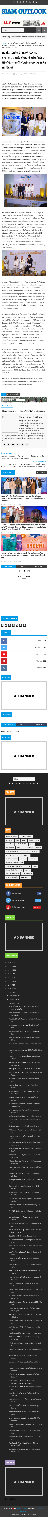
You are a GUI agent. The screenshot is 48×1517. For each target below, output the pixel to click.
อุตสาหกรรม (25, 877)
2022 (10, 977)
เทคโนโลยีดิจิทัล (21, 844)
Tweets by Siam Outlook (10, 732)
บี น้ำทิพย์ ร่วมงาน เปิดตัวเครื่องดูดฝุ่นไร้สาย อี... (25, 1126)
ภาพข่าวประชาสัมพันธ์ (21, 855)
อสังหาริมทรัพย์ (27, 874)
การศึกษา (9, 840)
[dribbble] (24, 2)
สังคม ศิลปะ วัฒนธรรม (14, 870)
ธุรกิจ (4, 479)
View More (42, 472)
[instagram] (33, 2)
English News (11, 836)
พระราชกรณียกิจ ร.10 (14, 851)
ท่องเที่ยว (9, 844)
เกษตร (24, 840)
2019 (10, 989)
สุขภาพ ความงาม (12, 874)
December (14, 996)
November (14, 999)
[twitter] (14, 2)
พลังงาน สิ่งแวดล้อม (31, 851)
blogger (8, 567)
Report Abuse (10, 1499)
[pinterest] (17, 2)
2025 (10, 966)
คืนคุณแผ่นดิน (34, 840)
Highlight (8, 724)
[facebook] (11, 2)
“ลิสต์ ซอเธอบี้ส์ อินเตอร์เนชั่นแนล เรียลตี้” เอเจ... (25, 1333)
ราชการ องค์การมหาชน (14, 863)
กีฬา (17, 840)
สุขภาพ (27, 870)
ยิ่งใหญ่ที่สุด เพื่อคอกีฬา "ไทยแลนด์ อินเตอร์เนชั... (25, 1116)
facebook (39, 567)
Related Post (8, 472)
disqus (23, 567)
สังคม (35, 866)
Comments (39, 724)
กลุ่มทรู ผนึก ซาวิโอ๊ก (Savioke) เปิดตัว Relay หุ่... (25, 1069)
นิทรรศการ (10, 848)
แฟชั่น (8, 855)
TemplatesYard (21, 1508)
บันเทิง (38, 848)
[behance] (30, 2)
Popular (24, 724)
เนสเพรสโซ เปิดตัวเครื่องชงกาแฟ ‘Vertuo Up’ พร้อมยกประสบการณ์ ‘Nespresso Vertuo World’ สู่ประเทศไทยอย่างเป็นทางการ (23, 498)
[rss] (27, 2)
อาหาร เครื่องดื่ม (13, 43)
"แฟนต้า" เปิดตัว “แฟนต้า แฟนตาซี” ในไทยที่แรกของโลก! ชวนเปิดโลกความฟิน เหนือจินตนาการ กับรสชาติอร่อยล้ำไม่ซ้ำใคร (23, 555)
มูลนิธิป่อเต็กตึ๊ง (11, 859)
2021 (10, 981)
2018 (10, 992)
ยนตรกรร (23, 859)
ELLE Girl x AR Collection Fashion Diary (23, 1236)
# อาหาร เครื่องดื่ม (13, 394)
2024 (10, 970)
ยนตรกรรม (33, 859)
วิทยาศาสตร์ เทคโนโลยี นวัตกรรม (18, 866)
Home (4, 43)
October (13, 1003)
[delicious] (36, 2)
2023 (10, 974)
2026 (10, 963)
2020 (10, 985)
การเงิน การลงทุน (26, 836)
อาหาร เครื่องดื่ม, (30, 74)
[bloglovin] (20, 2)
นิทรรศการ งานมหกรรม (25, 848)
